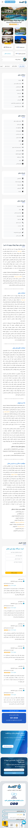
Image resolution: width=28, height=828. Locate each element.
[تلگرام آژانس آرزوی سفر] (11, 803)
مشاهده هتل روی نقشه (14, 711)
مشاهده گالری (7, 43)
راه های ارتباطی (20, 811)
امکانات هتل (22, 66)
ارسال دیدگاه (14, 573)
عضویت (14, 773)
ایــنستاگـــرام (7, 746)
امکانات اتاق (14, 66)
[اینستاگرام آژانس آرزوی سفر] (14, 803)
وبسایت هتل (8, 53)
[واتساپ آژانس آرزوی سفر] (16, 803)
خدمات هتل (7, 66)
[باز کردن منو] (2, 2)
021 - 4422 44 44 (11, 2)
